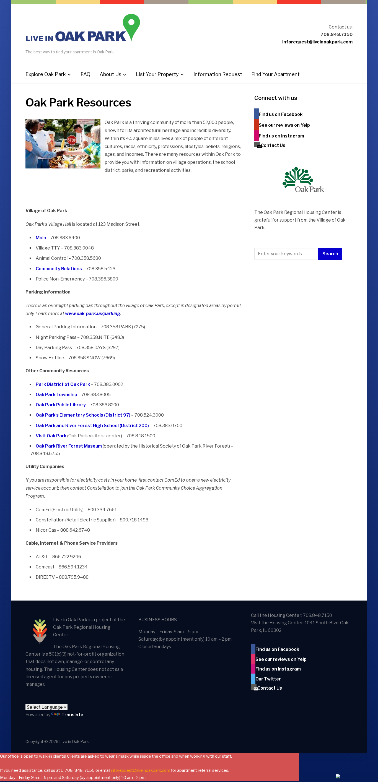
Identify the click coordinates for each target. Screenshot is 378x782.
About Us (110, 74)
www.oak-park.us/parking (92, 313)
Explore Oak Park (45, 74)
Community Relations (59, 268)
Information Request (217, 74)
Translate (72, 714)
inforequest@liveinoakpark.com (317, 42)
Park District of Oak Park (63, 384)
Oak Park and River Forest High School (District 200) (92, 425)
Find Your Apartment (275, 74)
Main (41, 237)
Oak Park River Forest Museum (69, 446)
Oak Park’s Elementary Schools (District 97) (83, 415)
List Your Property (157, 74)
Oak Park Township (56, 394)
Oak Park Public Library (61, 404)
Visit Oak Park (51, 435)
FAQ (85, 74)
